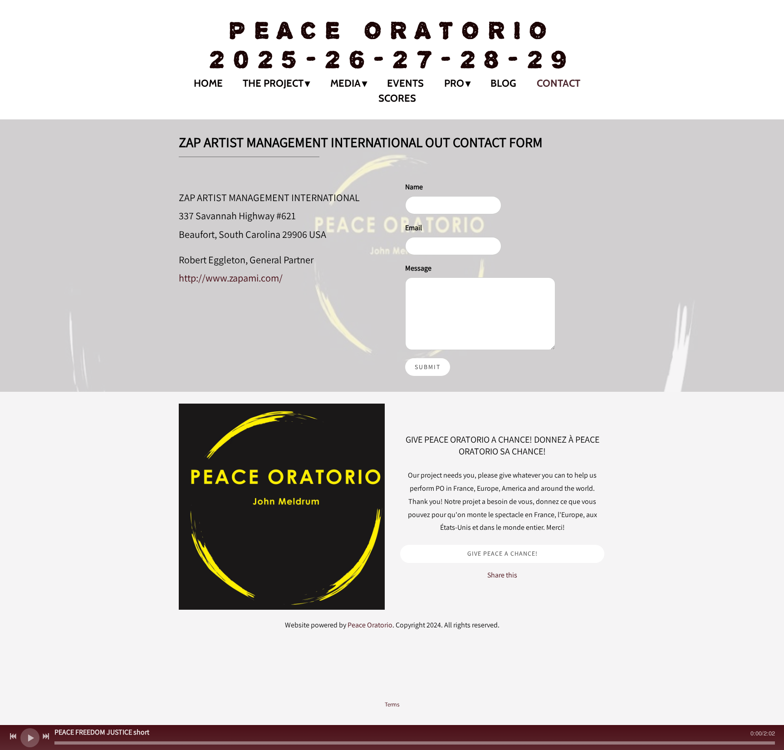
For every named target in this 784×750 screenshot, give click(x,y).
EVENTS (405, 83)
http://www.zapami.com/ (231, 277)
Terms (392, 704)
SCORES (397, 98)
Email (413, 227)
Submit (428, 367)
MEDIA (345, 83)
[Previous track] (13, 736)
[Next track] (46, 736)
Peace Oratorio (370, 625)
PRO (454, 83)
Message (418, 268)
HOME (208, 83)
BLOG (503, 83)
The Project (273, 83)
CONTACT (558, 83)
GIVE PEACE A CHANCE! (502, 553)
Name (414, 187)
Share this (502, 575)
